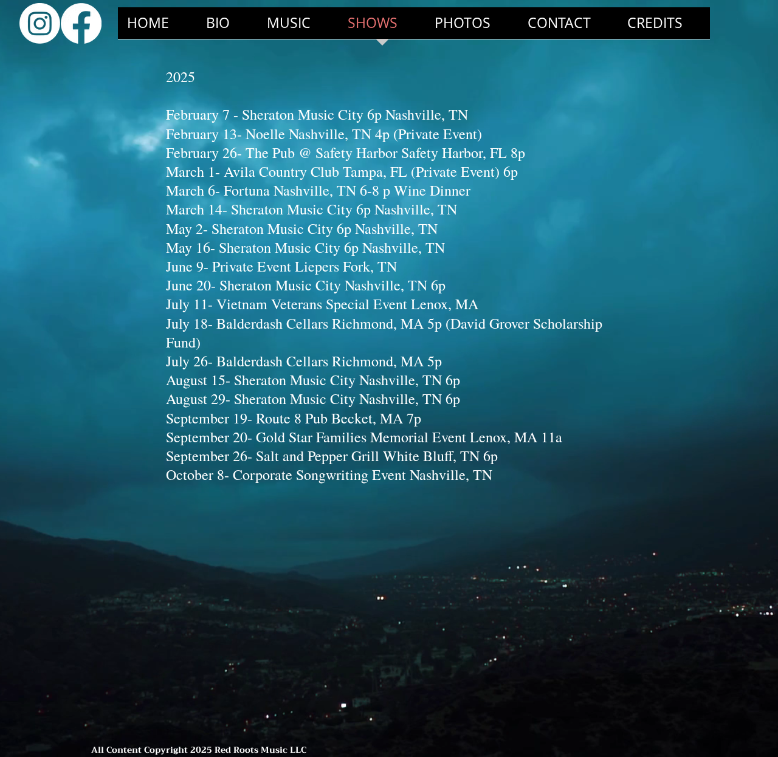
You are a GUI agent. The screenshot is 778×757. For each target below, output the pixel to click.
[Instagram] (39, 23)
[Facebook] (81, 23)
